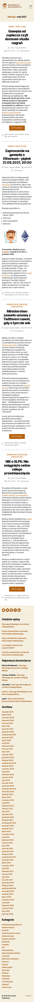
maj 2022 (6, 837)
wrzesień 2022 (8, 826)
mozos (26, 134)
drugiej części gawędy (11, 113)
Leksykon (6, 956)
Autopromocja (8, 936)
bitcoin (7, 292)
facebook (23, 443)
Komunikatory (7, 950)
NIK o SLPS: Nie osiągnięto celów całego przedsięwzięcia (17, 467)
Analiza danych (8, 927)
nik (15, 598)
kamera (11, 134)
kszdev (5, 692)
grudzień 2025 (8, 732)
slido (9, 136)
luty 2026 (6, 726)
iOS (3, 947)
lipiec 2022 (6, 831)
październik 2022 (9, 823)
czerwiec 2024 (8, 769)
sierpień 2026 (7, 712)
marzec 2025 (7, 749)
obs (6, 136)
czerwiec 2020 (8, 900)
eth (14, 292)
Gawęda (11, 146)
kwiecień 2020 (8, 905)
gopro (6, 134)
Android (5, 930)
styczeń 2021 (7, 880)
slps (6, 600)
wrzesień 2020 (8, 891)
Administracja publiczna (17, 304)
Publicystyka (20, 146)
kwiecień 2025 (8, 746)
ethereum (19, 292)
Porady (11, 26)
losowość (25, 595)
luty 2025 (6, 752)
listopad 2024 (7, 760)
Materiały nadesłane (10, 959)
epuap (19, 595)
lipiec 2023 (6, 797)
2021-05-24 (11, 51)
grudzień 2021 (8, 851)
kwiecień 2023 (8, 806)
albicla (16, 443)
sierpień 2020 (7, 894)
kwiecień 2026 (8, 720)
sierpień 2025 (7, 737)
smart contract (19, 295)
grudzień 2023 (8, 786)
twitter (16, 445)
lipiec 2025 (6, 740)
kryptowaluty (9, 295)
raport (29, 519)
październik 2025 (9, 735)
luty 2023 (6, 811)
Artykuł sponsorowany (11, 933)
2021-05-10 (28, 328)
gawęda (25, 292)
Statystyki (6, 976)
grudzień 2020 (8, 883)
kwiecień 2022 (8, 840)
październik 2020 (9, 888)
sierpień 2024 (7, 766)
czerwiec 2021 (8, 866)
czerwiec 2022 (8, 834)
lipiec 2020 (6, 897)
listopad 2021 (7, 854)
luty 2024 (6, 780)
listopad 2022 (7, 820)
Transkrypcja (7, 982)
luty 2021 (5, 877)
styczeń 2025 (7, 755)
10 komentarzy (25, 51)
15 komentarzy (18, 331)
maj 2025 (6, 743)
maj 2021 (5, 868)
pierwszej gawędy (23, 63)
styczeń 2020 (7, 914)
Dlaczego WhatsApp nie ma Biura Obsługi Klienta (15, 668)
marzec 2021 (7, 874)
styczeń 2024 (7, 783)
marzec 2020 (7, 908)
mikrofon (21, 134)
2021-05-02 (11, 481)
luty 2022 (6, 846)
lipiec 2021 (6, 863)
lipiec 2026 (6, 715)
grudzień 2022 (8, 817)
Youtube (5, 252)
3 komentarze (18, 170)
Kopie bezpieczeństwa (11, 953)
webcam (14, 136)
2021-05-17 (28, 167)
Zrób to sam (20, 26)
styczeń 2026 (7, 729)
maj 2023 (6, 803)
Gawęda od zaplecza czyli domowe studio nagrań (17, 37)
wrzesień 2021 (8, 860)
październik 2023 (9, 789)
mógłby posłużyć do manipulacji (15, 495)
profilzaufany (21, 598)
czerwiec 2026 (8, 718)
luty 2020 (6, 911)
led (16, 134)
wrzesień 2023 (8, 792)
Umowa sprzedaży (9, 345)
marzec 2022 (7, 843)
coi (15, 595)
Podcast (5, 962)
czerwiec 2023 (8, 800)
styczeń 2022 (7, 849)
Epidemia (6, 942)
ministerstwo (9, 445)
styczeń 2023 (7, 814)
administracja (9, 443)
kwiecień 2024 (8, 774)
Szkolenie (6, 979)
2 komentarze (24, 481)
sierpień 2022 (7, 829)
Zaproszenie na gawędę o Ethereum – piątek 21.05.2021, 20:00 (17, 157)
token (26, 295)
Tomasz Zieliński (20, 48)
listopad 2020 (7, 886)
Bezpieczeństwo (8, 939)
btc (11, 292)
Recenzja (5, 970)
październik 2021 (9, 857)
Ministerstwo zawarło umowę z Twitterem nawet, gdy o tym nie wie (17, 317)
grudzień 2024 (8, 757)
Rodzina (5, 973)
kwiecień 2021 (8, 871)
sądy (27, 598)
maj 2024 (6, 772)
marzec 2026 (7, 723)
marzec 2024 (7, 777)
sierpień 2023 (7, 794)
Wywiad (5, 984)
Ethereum (6, 185)
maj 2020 (6, 903)
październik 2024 (9, 763)
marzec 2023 (7, 809)
